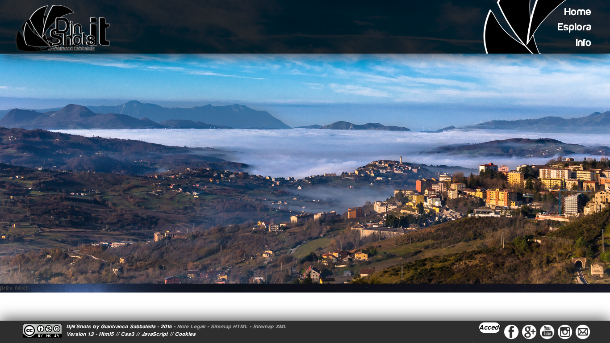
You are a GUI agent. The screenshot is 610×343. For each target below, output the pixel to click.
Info (584, 43)
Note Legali (191, 326)
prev (6, 288)
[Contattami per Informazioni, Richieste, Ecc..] (583, 331)
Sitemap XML (270, 326)
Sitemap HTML (229, 326)
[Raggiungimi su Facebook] (511, 331)
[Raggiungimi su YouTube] (547, 331)
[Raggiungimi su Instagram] (565, 331)
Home (578, 12)
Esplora (575, 27)
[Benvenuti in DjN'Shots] (66, 28)
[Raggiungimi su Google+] (529, 331)
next (21, 288)
